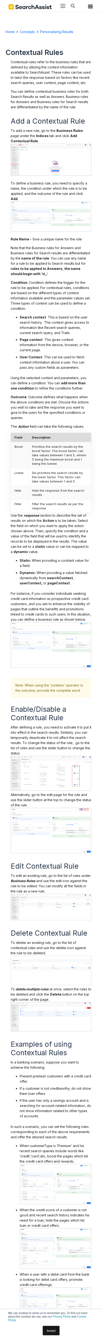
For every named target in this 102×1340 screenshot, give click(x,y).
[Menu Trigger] (90, 7)
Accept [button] (51, 1330)
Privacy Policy (62, 1316)
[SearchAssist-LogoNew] (30, 7)
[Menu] (63, 6)
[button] (73, 6)
